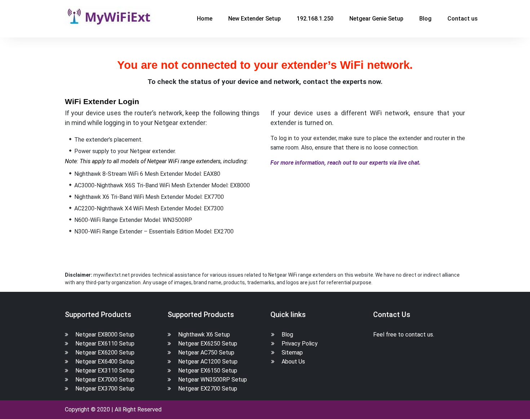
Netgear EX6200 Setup (104, 352)
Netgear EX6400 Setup (104, 361)
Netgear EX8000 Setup (104, 334)
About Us (293, 361)
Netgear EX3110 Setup (104, 370)
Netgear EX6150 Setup (207, 370)
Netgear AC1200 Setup (208, 361)
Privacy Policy (300, 343)
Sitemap (292, 352)
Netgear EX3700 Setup (104, 388)
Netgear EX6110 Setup (104, 343)
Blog (425, 18)
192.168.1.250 (315, 18)
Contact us (462, 18)
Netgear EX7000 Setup (104, 379)
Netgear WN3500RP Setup (212, 379)
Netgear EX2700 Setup (207, 388)
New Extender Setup (254, 18)
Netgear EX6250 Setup (207, 343)
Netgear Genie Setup (376, 18)
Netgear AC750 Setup (206, 352)
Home (204, 18)
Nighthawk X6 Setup (204, 334)
